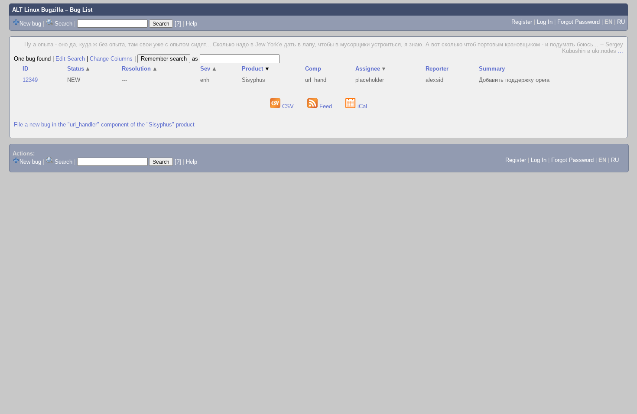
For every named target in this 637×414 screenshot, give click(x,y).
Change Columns (111, 58)
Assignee (371, 68)
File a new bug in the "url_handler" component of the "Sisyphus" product (104, 124)
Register (521, 22)
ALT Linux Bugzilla (37, 9)
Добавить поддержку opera (514, 80)
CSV (288, 106)
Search (63, 23)
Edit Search (70, 58)
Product (256, 68)
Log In (544, 22)
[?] (178, 23)
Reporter (437, 68)
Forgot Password (578, 22)
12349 (30, 80)
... (620, 51)
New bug (30, 23)
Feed (326, 106)
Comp (313, 68)
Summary (492, 68)
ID (25, 68)
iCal (361, 106)
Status (79, 68)
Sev (208, 68)
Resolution (140, 68)
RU (621, 22)
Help (191, 23)
